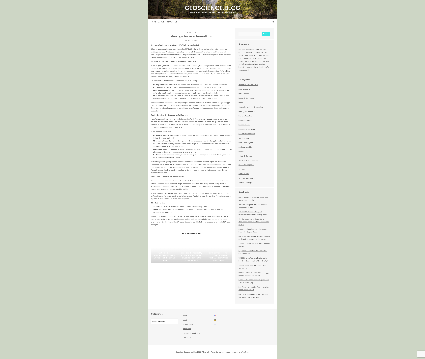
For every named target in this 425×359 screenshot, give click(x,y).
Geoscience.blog (212, 8)
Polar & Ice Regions (246, 142)
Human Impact (244, 125)
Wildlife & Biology (245, 183)
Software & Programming (248, 160)
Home (153, 22)
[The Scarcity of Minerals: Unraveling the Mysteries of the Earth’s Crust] (164, 252)
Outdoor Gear (244, 138)
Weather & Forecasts (247, 178)
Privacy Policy (188, 324)
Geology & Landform (191, 40)
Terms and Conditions (191, 333)
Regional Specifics (245, 147)
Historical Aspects (245, 120)
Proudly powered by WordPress (237, 352)
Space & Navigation (246, 165)
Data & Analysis (244, 89)
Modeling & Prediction (247, 129)
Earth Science (244, 94)
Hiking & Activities (245, 116)
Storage (242, 169)
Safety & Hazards (245, 156)
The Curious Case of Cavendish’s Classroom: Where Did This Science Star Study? (254, 222)
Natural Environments (247, 134)
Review (241, 151)
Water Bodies (244, 174)
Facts (241, 103)
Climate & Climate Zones (248, 85)
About (161, 22)
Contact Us (172, 22)
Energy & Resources (246, 98)
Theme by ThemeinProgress (213, 352)
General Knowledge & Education (251, 107)
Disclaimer (187, 329)
